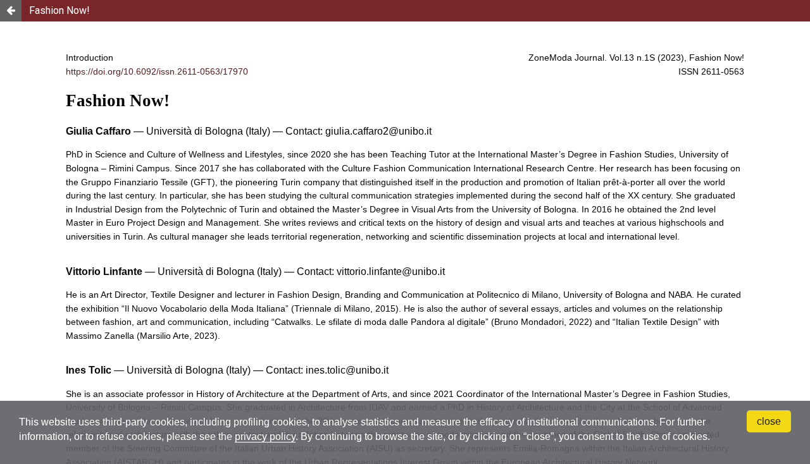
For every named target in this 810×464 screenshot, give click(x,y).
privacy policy (265, 436)
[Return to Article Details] (11, 10)
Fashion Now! (59, 10)
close (769, 421)
